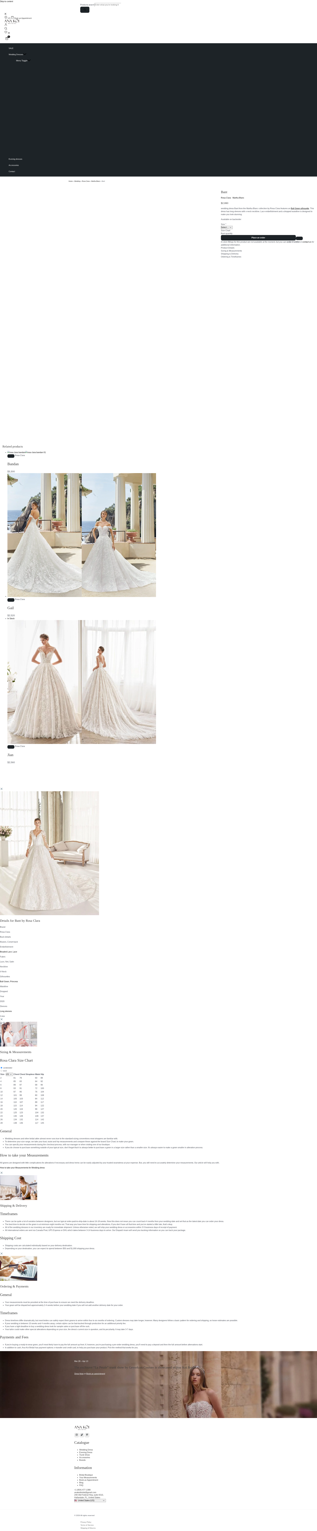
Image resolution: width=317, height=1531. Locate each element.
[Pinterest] (87, 1435)
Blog (81, 1483)
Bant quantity (226, 233)
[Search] (84, 10)
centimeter (7, 1068)
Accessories (84, 1457)
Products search (87, 5)
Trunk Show (84, 1455)
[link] (7, 18)
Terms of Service (87, 1525)
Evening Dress (85, 1452)
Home (71, 181)
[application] (24, 54)
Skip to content (6, 1)
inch (5, 1071)
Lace (15, 952)
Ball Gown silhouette (300, 208)
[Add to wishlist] (299, 238)
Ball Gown (4, 981)
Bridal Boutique (86, 1475)
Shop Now (79, 1374)
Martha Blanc (95, 181)
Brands (82, 1460)
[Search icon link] (5, 28)
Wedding (77, 181)
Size (223, 224)
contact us (306, 242)
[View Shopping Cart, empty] (6, 38)
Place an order (258, 238)
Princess (14, 981)
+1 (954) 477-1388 (82, 1490)
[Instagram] (76, 1435)
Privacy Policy (85, 1522)
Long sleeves (6, 1011)
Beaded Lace (6, 952)
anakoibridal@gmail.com (85, 1492)
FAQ (81, 1485)
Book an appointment (95, 1374)
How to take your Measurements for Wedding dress (22, 1168)
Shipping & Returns (88, 1528)
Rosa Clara (86, 181)
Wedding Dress (86, 1450)
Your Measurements (88, 1477)
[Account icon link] (5, 25)
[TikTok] (81, 1435)
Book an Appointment (88, 1480)
